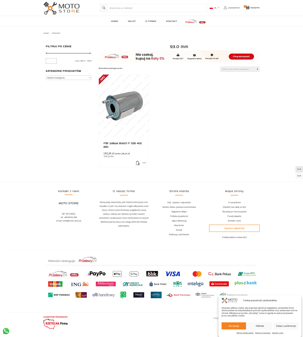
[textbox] (68, 78)
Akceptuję (234, 326)
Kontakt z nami (277, 333)
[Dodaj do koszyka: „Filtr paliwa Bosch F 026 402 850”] (138, 163)
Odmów (260, 326)
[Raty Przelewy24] (195, 21)
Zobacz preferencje (286, 326)
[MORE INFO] (144, 163)
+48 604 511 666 (70, 217)
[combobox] (69, 78)
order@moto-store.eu (71, 220)
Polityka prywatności (263, 333)
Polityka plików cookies (245, 333)
